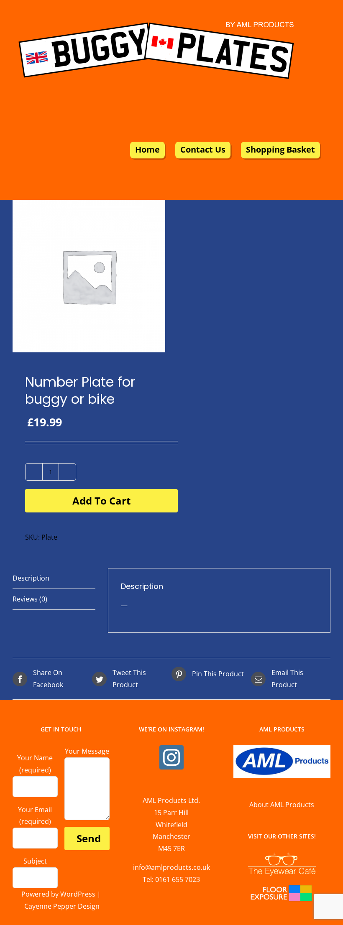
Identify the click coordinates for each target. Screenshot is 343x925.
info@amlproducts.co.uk (171, 867)
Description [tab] (31, 578)
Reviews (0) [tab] (30, 599)
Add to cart (101, 500)
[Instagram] (171, 757)
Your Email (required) (35, 815)
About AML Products (281, 804)
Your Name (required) (35, 764)
